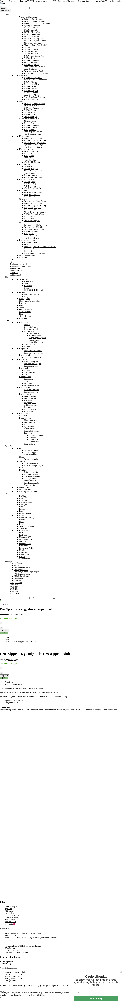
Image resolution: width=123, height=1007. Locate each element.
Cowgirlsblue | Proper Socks (35, 201)
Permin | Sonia (29, 218)
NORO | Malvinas (31, 54)
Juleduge (32, 437)
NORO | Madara (30, 52)
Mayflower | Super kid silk (34, 229)
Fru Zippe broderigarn (32, 364)
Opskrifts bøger (25, 487)
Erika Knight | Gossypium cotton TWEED (40, 247)
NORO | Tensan (30, 58)
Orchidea (27, 407)
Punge (26, 296)
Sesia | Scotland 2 (30, 69)
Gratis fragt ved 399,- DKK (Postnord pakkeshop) (55, 1)
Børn (21, 468)
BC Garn (22, 496)
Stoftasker (28, 286)
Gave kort (23, 257)
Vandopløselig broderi (32, 357)
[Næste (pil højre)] (3, 991)
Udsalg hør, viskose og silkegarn (26, 572)
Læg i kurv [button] (11, 778)
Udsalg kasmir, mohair (22, 576)
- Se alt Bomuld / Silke (32, 188)
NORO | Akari (29, 182)
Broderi (8, 320)
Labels (21, 305)
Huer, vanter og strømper (33, 466)
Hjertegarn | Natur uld (32, 26)
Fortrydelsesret (10, 913)
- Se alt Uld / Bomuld (32, 162)
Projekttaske (28, 281)
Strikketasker (24, 279)
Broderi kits (23, 322)
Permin (22, 520)
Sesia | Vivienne (32, 236)
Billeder (27, 325)
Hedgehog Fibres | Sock (33, 138)
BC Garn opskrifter (31, 472)
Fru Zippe (28, 401)
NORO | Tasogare (31, 169)
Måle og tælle (24, 299)
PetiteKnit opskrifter (31, 483)
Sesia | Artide (29, 156)
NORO (22, 515)
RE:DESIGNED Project (33, 290)
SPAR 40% (14, 589)
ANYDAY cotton (31, 242)
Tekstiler (27, 375)
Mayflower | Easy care (32, 43)
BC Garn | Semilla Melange (34, 21)
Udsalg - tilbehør (16, 583)
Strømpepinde (15, 268)
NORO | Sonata (30, 110)
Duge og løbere (30, 327)
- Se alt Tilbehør (25, 316)
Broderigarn (23, 359)
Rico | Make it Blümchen (33, 192)
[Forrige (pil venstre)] (1, 991)
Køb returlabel (10, 922)
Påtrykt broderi (25, 349)
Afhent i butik (115, 1)
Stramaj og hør (29, 372)
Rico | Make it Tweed (32, 197)
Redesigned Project (26, 548)
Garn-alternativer (25, 489)
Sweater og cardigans (32, 450)
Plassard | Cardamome (32, 60)
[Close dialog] (121, 972)
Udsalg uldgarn (20, 578)
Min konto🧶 (10, 924)
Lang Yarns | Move (31, 210)
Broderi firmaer (25, 394)
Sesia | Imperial (30, 130)
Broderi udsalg (24, 414)
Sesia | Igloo (28, 158)
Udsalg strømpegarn (22, 574)
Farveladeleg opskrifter (32, 474)
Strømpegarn (24, 199)
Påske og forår (29, 444)
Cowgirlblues (24, 498)
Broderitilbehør (25, 377)
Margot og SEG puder (37, 338)
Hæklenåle (14, 273)
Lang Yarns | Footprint (32, 208)
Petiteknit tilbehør (26, 309)
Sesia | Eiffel (29, 234)
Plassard (22, 522)
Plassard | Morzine (31, 127)
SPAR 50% (14, 591)
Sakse (21, 307)
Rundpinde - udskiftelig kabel (21, 266)
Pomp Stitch (28, 411)
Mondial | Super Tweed (35, 45)
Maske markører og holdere (29, 301)
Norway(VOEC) (101, 1)
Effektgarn (23, 190)
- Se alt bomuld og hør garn (34, 253)
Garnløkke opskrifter (32, 476)
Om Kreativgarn (11, 906)
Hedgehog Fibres (25, 502)
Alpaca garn (23, 75)
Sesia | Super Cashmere (33, 132)
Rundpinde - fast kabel (18, 264)
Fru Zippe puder (35, 336)
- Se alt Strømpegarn (32, 221)
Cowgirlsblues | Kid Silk (33, 227)
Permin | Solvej (30, 216)
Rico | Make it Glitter (32, 195)
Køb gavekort (10, 919)
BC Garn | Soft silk (31, 106)
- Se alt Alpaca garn (31, 99)
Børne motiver (29, 422)
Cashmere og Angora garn (29, 119)
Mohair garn (24, 223)
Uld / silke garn (25, 164)
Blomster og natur (31, 420)
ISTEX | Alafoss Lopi (32, 32)
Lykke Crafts (24, 554)
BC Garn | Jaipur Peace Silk (34, 104)
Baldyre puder (34, 333)
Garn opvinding (25, 312)
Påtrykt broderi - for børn (33, 353)
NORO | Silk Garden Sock (34, 56)
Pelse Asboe (112, 710)
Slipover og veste (30, 455)
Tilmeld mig (96, 998)
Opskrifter (8, 446)
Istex (21, 507)
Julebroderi (28, 433)
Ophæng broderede (31, 329)
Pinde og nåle (10, 262)
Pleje (21, 314)
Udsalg (8, 561)
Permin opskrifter (30, 481)
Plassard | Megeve (31, 91)
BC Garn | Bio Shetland (33, 19)
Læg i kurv (4, 630)
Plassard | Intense (30, 88)
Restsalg (17, 580)
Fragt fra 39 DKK (27, 1)
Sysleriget (23, 528)
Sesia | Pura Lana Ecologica (34, 67)
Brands (7, 494)
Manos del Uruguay (26, 518)
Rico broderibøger (31, 392)
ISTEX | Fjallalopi (31, 28)
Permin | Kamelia (30, 62)
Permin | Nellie (32, 84)
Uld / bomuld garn (26, 149)
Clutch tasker (29, 283)
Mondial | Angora (30, 121)
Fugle (26, 424)
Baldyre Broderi (30, 396)
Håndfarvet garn (25, 136)
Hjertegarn (23, 505)
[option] (64, 1002)
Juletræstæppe (34, 442)
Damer (21, 448)
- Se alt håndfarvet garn (33, 147)
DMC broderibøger (31, 390)
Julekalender (33, 440)
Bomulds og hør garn (27, 240)
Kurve (26, 288)
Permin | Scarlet (30, 251)
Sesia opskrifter (30, 485)
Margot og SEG (30, 403)
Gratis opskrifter (28, 492)
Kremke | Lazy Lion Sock (36, 140)
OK (41, 995)
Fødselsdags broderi (31, 431)
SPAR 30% (14, 587)
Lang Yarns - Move (31, 36)
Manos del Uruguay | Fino (34, 39)
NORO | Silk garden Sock (34, 214)
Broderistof (23, 368)
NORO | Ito (28, 47)
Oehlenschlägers (30, 405)
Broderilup (28, 383)
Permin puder (34, 340)
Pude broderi (29, 331)
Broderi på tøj (24, 355)
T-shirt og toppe (30, 453)
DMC (21, 533)
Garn (7, 15)
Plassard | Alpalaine (31, 65)
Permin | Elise (29, 123)
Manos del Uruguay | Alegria (35, 212)
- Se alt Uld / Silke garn (33, 177)
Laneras (22, 511)
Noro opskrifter (30, 479)
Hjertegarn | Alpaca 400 (33, 78)
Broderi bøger (24, 388)
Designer (22, 470)
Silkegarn (22, 101)
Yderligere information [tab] (13, 684)
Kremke (22, 509)
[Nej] (44, 995)
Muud (21, 550)
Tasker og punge (30, 344)
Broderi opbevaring (31, 385)
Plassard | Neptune (31, 93)
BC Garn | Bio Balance (33, 151)
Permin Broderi (30, 409)
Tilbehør (8, 277)
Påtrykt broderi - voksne (33, 351)
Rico (21, 524)
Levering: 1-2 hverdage (9, 1)
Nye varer (8, 909)
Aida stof (27, 370)
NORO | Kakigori (31, 184)
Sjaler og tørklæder (31, 463)
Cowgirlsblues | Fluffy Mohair (35, 225)
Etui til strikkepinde (31, 294)
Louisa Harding (25, 513)
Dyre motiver (29, 427)
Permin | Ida (31, 249)
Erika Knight (24, 500)
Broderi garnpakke (31, 366)
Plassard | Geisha (30, 114)
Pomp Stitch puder (36, 342)
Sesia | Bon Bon (30, 160)
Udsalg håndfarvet (21, 570)
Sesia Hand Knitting (27, 526)
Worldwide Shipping (85, 1)
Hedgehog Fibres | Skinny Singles (37, 23)
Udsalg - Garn (15, 565)
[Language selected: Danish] (61, 1000)
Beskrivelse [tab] (9, 682)
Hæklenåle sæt (15, 275)
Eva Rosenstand (30, 398)
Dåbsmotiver (29, 429)
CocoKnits (23, 552)
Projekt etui (23, 292)
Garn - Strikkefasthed (27, 255)
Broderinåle (28, 379)
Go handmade (24, 559)
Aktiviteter (9, 911)
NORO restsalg (15, 593)
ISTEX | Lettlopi (30, 30)
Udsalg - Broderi (16, 563)
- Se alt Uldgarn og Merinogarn (36, 73)
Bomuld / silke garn (26, 179)
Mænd (21, 457)
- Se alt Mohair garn (31, 238)
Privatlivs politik (33, 995)
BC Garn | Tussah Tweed (33, 108)
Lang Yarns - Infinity (32, 34)
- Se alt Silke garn (30, 117)
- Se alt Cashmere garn (32, 134)
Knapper (22, 303)
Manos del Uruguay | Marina (35, 41)
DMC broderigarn (31, 362)
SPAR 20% (14, 585)
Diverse (27, 346)
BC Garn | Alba (30, 244)
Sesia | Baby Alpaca (31, 95)
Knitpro (22, 557)
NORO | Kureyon (31, 49)
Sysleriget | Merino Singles (34, 71)
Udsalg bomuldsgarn (22, 567)
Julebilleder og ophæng (37, 435)
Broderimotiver (25, 418)
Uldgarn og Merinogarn (28, 17)
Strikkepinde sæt (16, 270)
